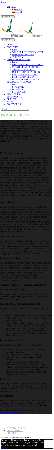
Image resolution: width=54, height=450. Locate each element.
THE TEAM (18, 57)
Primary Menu (7, 17)
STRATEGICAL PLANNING (25, 67)
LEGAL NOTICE (15, 430)
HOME (10, 45)
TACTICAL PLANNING (23, 69)
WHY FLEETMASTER (23, 54)
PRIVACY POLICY (16, 428)
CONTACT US (14, 104)
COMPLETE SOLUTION (18, 59)
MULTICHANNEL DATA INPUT (27, 64)
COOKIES (11, 433)
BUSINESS (17, 89)
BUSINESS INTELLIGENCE (26, 79)
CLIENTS (11, 99)
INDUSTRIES (13, 94)
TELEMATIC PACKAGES (19, 82)
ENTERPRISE (19, 92)
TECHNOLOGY (14, 97)
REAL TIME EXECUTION (25, 74)
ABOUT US (12, 47)
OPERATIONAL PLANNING (26, 72)
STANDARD (18, 87)
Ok (39, 445)
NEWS (10, 102)
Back (14, 49)
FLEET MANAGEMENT (24, 77)
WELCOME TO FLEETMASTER (28, 52)
